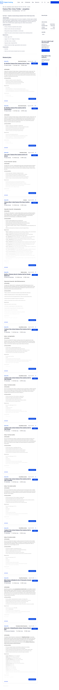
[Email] (56, 18)
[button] (42, 2)
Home (4, 6)
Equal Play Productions (23, 577)
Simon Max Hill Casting (22, 61)
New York (13, 6)
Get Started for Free (54, 2)
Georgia (9, 157)
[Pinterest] (49, 18)
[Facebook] (43, 18)
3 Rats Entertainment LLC (7, 10)
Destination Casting (23, 152)
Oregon (6, 65)
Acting (25, 65)
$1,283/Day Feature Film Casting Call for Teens (17, 63)
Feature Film (6, 61)
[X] (46, 18)
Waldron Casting (24, 272)
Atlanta (6, 157)
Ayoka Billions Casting (23, 375)
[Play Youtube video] (48, 71)
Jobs (5, 6)
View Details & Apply (32, 98)
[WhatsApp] (53, 18)
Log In (48, 2)
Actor (19, 65)
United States (9, 6)
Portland (9, 65)
